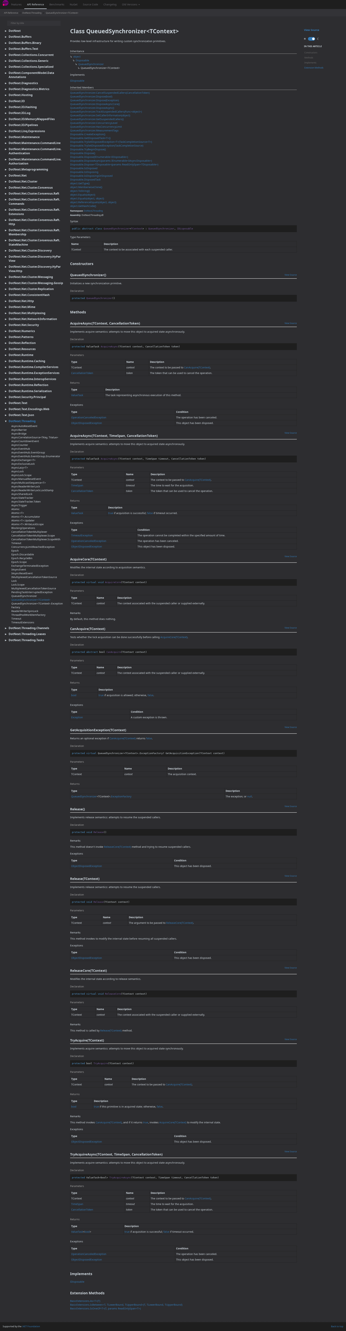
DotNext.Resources (22, 349)
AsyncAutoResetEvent (24, 426)
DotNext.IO (17, 101)
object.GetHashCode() (83, 206)
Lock (14, 581)
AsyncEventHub (20, 448)
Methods (308, 57)
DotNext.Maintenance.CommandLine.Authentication (35, 151)
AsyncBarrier (19, 430)
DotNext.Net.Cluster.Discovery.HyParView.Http (35, 269)
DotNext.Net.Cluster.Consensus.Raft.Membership (34, 232)
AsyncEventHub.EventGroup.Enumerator (35, 456)
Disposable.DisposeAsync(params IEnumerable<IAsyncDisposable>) (111, 160)
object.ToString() (80, 191)
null (249, 796)
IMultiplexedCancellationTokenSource (34, 577)
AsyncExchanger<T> (23, 460)
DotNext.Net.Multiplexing (27, 313)
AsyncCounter (19, 445)
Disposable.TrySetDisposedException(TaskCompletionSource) (106, 145)
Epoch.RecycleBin (21, 558)
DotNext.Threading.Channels (29, 628)
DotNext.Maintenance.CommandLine (35, 143)
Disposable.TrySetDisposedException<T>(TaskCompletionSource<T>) (111, 141)
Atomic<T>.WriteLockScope (27, 524)
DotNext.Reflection (22, 343)
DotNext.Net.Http (21, 301)
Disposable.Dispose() (82, 153)
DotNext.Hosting (21, 95)
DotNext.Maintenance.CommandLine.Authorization (35, 161)
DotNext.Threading (31, 12)
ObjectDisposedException (86, 423)
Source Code (90, 4)
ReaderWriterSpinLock (24, 611)
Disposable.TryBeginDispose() (88, 149)
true (110, 513)
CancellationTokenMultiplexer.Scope (33, 535)
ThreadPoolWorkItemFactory (28, 615)
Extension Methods (313, 67)
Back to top (337, 1326)
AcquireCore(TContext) (173, 637)
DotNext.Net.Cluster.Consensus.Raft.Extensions (34, 212)
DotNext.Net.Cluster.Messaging (31, 277)
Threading (97, 210)
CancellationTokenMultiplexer (29, 531)
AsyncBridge (18, 433)
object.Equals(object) (82, 194)
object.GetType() (80, 183)
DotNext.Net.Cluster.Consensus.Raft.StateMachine (34, 242)
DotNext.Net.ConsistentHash (29, 295)
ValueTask (77, 395)
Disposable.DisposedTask (85, 179)
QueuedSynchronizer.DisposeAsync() (92, 107)
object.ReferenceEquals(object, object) (93, 202)
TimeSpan (77, 485)
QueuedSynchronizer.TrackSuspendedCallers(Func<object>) (106, 111)
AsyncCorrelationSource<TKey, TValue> (34, 437)
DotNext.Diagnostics (23, 83)
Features (16, 4)
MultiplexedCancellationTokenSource (33, 588)
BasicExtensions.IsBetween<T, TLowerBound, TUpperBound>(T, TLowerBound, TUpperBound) (126, 1304)
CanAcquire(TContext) (197, 367)
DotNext (15, 31)
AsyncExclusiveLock (23, 463)
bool (73, 695)
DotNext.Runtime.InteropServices (32, 379)
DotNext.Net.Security (24, 325)
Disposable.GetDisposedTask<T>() (90, 138)
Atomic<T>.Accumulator (25, 516)
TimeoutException (82, 535)
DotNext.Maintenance (24, 137)
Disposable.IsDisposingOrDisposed (91, 175)
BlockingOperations (23, 528)
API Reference (35, 4)
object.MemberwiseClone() (86, 187)
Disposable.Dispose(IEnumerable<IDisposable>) (99, 157)
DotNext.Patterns (21, 337)
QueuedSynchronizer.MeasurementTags (94, 130)
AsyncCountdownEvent (25, 441)
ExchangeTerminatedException (30, 565)
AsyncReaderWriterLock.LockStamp (32, 490)
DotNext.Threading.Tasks (26, 640)
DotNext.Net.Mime (22, 307)
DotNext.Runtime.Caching (27, 361)
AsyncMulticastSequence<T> (28, 482)
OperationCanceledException (88, 417)
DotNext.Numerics (22, 331)
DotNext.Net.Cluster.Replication (31, 289)
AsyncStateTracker (22, 497)
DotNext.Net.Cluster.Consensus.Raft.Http (34, 222)
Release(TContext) (111, 1030)
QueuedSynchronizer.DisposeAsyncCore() (95, 104)
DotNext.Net (18, 175)
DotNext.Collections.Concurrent (31, 55)
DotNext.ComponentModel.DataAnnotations (31, 75)
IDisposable (77, 80)
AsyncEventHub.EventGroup (28, 452)
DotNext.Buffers (20, 37)
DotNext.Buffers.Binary (25, 43)
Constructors (310, 52)
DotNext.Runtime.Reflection (28, 385)
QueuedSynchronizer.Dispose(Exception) (94, 100)
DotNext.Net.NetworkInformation (33, 319)
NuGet (73, 4)
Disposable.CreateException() (87, 134)
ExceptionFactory (121, 796)
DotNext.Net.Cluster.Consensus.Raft (34, 193)
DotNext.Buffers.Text (23, 49)
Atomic (15, 509)
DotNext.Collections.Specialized (31, 67)
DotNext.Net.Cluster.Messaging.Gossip (36, 283)
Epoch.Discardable (22, 554)
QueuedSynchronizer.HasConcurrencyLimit (96, 126)
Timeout (16, 618)
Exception (77, 717)
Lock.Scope (18, 584)
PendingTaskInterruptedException (32, 592)
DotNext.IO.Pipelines (23, 125)
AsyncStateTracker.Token (26, 501)
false (150, 513)
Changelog (110, 4)
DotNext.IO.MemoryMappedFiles (32, 119)
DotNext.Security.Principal (27, 397)
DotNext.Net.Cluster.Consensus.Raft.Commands (34, 201)
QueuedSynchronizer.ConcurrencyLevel (93, 123)
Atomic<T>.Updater (23, 520)
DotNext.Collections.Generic (28, 61)
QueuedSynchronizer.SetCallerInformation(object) (100, 115)
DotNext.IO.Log (19, 113)
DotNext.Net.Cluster (23, 181)
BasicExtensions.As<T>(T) (85, 1301)
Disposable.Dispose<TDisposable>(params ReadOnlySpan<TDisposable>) (114, 164)
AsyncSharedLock (21, 494)
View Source (291, 274)
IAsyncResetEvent (22, 573)
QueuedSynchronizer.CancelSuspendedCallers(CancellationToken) (110, 92)
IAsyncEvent (18, 569)
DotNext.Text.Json (21, 415)
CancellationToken (82, 373)
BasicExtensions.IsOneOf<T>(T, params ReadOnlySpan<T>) (105, 1308)
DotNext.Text (18, 403)
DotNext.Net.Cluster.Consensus (31, 188)
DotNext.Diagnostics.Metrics (29, 89)
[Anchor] (68, 264)
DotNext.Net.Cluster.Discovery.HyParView (35, 259)
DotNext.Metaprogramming (28, 169)
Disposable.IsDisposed (83, 168)
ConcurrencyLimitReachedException (33, 547)
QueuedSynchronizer (24, 596)
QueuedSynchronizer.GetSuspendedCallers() (97, 119)
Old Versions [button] (130, 4)
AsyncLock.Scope (21, 475)
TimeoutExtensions (22, 622)
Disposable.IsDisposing (84, 172)
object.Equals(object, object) (87, 198)
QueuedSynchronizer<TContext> (62, 12)
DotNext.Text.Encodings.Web (29, 409)
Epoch (15, 550)
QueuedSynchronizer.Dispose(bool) (91, 96)
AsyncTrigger (19, 505)
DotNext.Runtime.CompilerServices (33, 367)
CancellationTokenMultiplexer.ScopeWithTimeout (35, 541)
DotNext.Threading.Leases (27, 634)
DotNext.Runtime (21, 355)
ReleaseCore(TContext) (117, 846)
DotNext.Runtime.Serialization (30, 391)
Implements (310, 62)
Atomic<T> (17, 513)
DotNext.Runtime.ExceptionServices (34, 373)
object (77, 56)
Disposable (82, 60)
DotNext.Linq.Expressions (27, 131)
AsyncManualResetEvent (26, 479)
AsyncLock (17, 471)
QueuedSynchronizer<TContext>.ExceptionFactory (37, 605)
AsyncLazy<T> (19, 467)
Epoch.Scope (19, 562)
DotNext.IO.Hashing (23, 107)
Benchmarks (56, 4)
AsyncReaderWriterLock (25, 486)
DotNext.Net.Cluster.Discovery (30, 250)
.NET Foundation (31, 1326)
